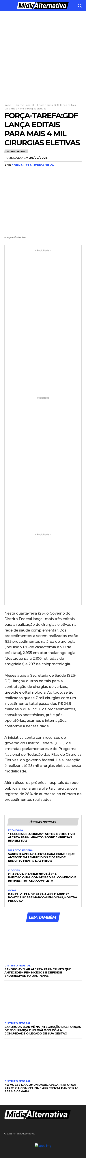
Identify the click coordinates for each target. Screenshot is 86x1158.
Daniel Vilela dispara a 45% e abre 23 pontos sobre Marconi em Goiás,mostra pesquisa (42, 897)
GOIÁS (12, 890)
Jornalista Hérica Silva (33, 165)
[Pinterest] (29, 174)
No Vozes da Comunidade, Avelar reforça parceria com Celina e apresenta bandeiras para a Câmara (41, 1088)
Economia (15, 830)
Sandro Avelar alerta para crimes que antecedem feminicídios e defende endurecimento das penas (41, 857)
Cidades (14, 870)
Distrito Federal (24, 105)
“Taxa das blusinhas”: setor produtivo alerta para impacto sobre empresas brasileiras (41, 837)
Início (7, 105)
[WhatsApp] (39, 174)
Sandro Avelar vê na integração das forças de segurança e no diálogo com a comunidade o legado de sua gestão (42, 1030)
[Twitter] (19, 174)
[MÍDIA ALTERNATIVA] (43, 5)
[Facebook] (8, 174)
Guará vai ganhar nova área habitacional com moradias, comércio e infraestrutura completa (42, 877)
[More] (49, 174)
